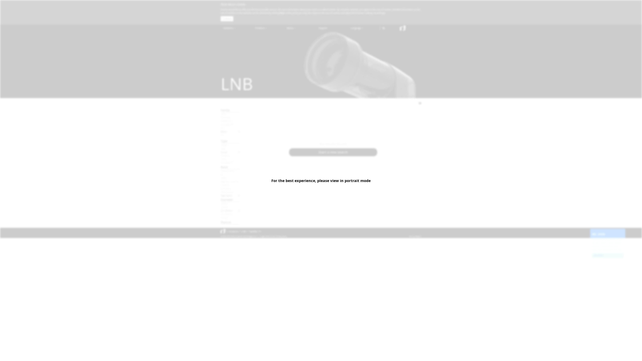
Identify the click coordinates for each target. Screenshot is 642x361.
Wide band (227, 192)
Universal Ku (228, 171)
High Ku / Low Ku (230, 181)
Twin (223, 148)
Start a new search (333, 152)
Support (323, 28)
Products (260, 28)
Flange (224, 217)
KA (222, 135)
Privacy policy (282, 236)
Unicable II (227, 124)
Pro (223, 128)
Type (224, 141)
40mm (224, 203)
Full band (226, 188)
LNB (243, 231)
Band (224, 167)
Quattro (225, 155)
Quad (224, 152)
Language (356, 28)
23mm (224, 207)
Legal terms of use (268, 236)
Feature (226, 222)
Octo (223, 159)
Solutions (228, 28)
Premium (226, 117)
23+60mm (227, 214)
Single (224, 145)
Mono (224, 131)
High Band (226, 195)
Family (225, 110)
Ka (222, 174)
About (290, 28)
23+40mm (227, 210)
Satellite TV (255, 231)
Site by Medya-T (415, 236)
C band (225, 185)
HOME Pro (226, 121)
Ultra (223, 114)
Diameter (227, 200)
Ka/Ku (224, 178)
